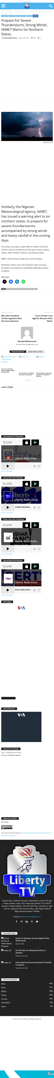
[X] (12, 105)
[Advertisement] (27, 69)
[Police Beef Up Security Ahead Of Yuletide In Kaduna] (44, 364)
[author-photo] (27, 333)
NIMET (12, 289)
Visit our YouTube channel (10, 755)
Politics (4, 995)
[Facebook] (5, 105)
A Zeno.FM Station (6, 471)
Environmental (14, 16)
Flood (23, 16)
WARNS (34, 289)
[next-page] (28, 380)
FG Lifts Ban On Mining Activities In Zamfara (26, 374)
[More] (43, 105)
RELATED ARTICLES (18, 352)
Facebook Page (8, 698)
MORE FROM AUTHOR (35, 352)
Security (4, 999)
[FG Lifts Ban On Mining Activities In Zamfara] (27, 364)
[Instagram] (22, 922)
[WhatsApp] (20, 105)
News (35, 16)
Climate (9, 11)
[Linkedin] (27, 105)
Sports (3, 1007)
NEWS (3, 991)
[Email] (35, 105)
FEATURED (5, 1003)
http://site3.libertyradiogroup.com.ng (27, 344)
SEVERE (18, 289)
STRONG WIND (26, 289)
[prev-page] (25, 380)
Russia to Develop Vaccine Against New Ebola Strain (8, 370)
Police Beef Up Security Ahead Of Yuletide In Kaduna (43, 374)
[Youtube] (37, 922)
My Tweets (4, 822)
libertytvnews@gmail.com (31, 917)
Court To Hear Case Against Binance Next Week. (42, 318)
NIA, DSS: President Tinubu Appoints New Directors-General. (11, 318)
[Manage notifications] (49, 1073)
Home (3, 11)
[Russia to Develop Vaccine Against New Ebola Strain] (9, 362)
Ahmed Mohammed (10, 38)
